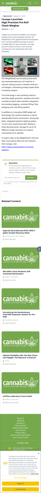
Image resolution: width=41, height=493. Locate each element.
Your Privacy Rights (20, 478)
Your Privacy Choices (20, 437)
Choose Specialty (18, 9)
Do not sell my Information (20, 435)
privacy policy (7, 183)
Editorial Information (20, 428)
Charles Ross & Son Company (15, 236)
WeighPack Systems (11, 320)
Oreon (7, 361)
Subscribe (30, 177)
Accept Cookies (20, 489)
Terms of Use (20, 430)
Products (5, 191)
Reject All (20, 483)
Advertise (20, 421)
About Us (20, 418)
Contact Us (20, 423)
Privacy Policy (20, 433)
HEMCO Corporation (12, 277)
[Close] (38, 453)
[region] (20, 472)
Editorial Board (20, 425)
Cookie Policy (34, 474)
